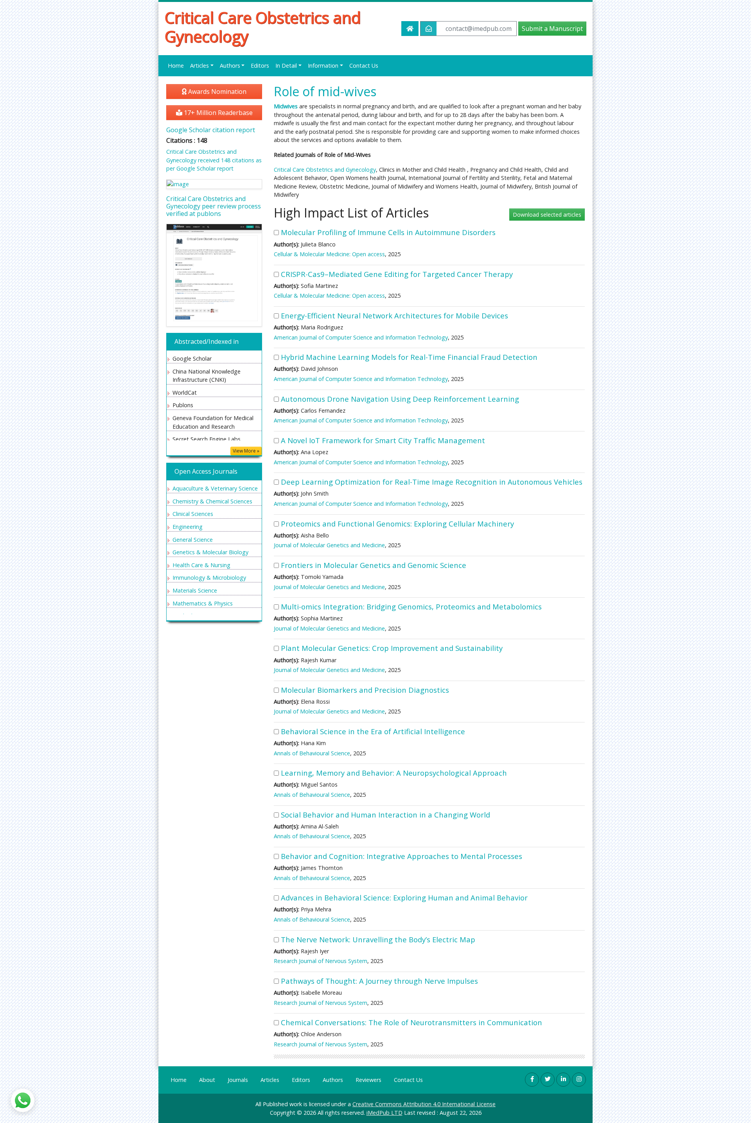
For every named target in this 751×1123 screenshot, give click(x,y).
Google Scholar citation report (210, 130)
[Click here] (214, 184)
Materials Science (194, 590)
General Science (192, 539)
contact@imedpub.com (479, 28)
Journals (238, 1079)
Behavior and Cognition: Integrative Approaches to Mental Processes (401, 856)
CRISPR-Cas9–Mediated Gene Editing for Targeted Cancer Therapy (397, 274)
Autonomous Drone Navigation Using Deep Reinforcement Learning (400, 399)
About (207, 1079)
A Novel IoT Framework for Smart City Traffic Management (383, 440)
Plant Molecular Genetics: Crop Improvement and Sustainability (392, 648)
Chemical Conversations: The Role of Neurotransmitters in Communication (411, 1022)
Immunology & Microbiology (209, 577)
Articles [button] (199, 65)
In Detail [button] (286, 65)
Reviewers (368, 1079)
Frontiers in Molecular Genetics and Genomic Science (373, 565)
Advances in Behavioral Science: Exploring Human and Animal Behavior (404, 897)
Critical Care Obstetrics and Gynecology (263, 27)
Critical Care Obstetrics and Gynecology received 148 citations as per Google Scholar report (214, 160)
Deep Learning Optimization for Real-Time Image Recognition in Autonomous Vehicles (431, 482)
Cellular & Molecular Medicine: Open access (329, 254)
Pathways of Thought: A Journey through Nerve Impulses (379, 981)
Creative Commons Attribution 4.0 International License (424, 1104)
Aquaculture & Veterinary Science (215, 488)
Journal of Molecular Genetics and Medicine (329, 545)
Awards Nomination (216, 91)
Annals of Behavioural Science (312, 753)
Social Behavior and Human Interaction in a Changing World (385, 814)
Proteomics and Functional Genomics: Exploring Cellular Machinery (397, 523)
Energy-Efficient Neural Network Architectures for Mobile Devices (394, 315)
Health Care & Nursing (201, 565)
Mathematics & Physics (202, 603)
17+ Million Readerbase (217, 112)
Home (176, 65)
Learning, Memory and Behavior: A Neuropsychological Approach (394, 773)
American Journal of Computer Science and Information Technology (361, 337)
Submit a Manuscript (552, 28)
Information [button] (323, 65)
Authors (333, 1079)
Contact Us (363, 65)
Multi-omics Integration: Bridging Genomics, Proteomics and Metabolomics (411, 606)
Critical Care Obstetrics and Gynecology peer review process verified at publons (213, 206)
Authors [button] (230, 65)
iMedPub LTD (384, 1112)
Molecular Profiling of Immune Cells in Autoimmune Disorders (388, 232)
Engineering (187, 526)
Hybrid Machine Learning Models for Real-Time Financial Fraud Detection (409, 357)
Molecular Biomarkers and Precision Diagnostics (365, 690)
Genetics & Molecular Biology (210, 552)
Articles (270, 1079)
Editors (260, 65)
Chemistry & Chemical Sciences (212, 501)
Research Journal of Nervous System (320, 961)
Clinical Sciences (192, 513)
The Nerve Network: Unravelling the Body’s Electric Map (378, 939)
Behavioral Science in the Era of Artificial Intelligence (373, 731)
